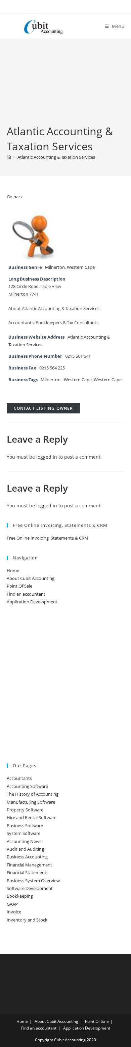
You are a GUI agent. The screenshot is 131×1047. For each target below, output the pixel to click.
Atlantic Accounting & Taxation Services (56, 157)
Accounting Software (27, 786)
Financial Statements (27, 872)
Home (13, 570)
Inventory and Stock (27, 920)
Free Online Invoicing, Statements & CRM (47, 538)
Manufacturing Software (31, 802)
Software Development (30, 888)
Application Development (32, 602)
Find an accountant (26, 594)
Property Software (25, 810)
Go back (15, 197)
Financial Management (29, 865)
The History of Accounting (32, 794)
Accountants (19, 778)
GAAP (12, 904)
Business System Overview (33, 881)
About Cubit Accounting (30, 578)
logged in (46, 457)
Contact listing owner (43, 408)
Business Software (25, 825)
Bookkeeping (20, 896)
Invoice (14, 912)
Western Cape (81, 267)
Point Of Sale (19, 586)
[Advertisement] (65, 87)
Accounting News (24, 841)
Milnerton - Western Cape (66, 380)
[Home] (9, 157)
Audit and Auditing (25, 849)
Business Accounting (27, 857)
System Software (23, 833)
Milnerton (55, 267)
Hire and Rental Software (31, 817)
